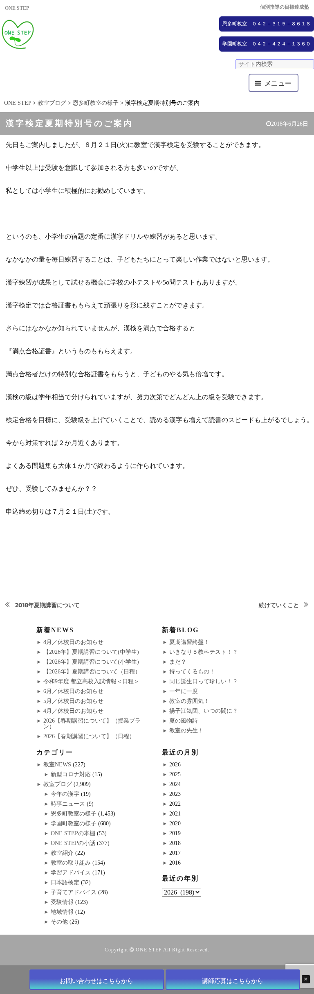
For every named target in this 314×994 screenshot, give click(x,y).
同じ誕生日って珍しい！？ (203, 681)
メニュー (278, 83)
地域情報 (62, 912)
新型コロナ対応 (71, 774)
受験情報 (62, 902)
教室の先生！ (186, 730)
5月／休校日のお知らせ (73, 701)
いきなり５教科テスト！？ (203, 652)
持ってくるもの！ (192, 672)
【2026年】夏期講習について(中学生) (91, 652)
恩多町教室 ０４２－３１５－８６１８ (266, 24)
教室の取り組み (71, 863)
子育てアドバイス (73, 892)
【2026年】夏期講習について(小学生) (91, 662)
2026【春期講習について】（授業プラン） (92, 724)
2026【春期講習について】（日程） (89, 736)
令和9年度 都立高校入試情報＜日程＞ (91, 681)
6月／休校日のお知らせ (73, 691)
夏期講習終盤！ (189, 642)
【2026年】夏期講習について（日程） (92, 672)
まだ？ (177, 662)
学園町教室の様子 (73, 823)
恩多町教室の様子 (73, 814)
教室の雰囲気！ (189, 701)
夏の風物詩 (183, 721)
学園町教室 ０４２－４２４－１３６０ (266, 44)
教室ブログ (57, 784)
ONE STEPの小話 (73, 843)
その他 (59, 922)
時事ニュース (68, 804)
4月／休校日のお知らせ (73, 711)
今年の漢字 (65, 794)
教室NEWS (57, 764)
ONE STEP (149, 950)
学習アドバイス (71, 873)
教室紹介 (62, 853)
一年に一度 (183, 691)
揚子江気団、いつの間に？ (203, 711)
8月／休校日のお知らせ (73, 642)
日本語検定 (65, 882)
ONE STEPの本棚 (73, 833)
